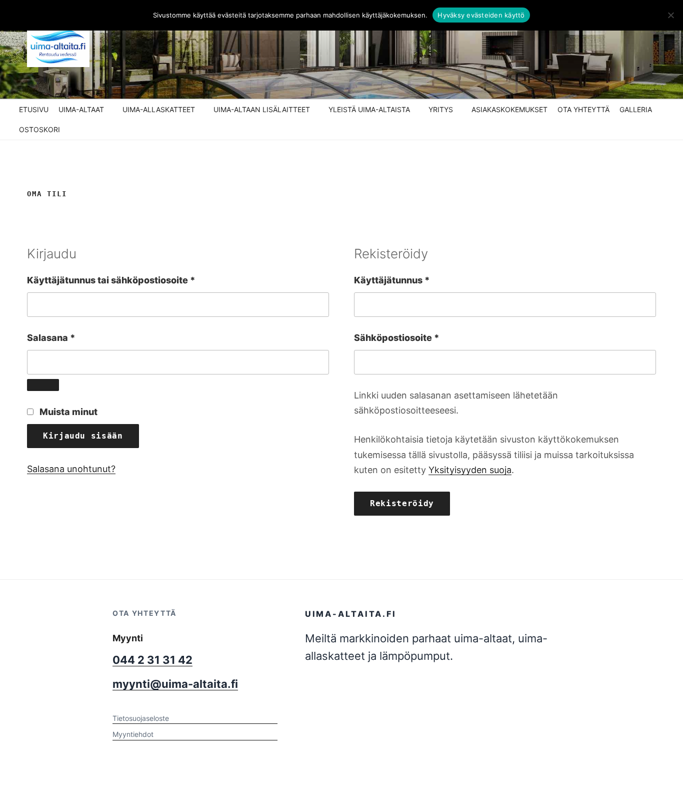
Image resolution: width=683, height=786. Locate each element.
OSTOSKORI (39, 129)
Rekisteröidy (402, 503)
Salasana (74, 337)
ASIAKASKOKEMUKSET (510, 109)
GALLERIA (636, 109)
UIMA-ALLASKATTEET (158, 109)
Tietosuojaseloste (140, 718)
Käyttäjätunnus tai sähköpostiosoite (134, 279)
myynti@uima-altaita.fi (175, 683)
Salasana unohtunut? (71, 469)
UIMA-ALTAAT (81, 109)
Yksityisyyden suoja (470, 470)
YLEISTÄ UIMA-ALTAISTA (369, 109)
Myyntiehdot (133, 734)
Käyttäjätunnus (415, 279)
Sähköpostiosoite (419, 337)
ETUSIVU (33, 109)
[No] (671, 15)
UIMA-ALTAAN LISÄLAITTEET (262, 109)
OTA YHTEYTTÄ (584, 109)
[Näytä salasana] (43, 385)
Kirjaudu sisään (83, 436)
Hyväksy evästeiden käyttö (481, 15)
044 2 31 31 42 (152, 659)
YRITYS (440, 109)
